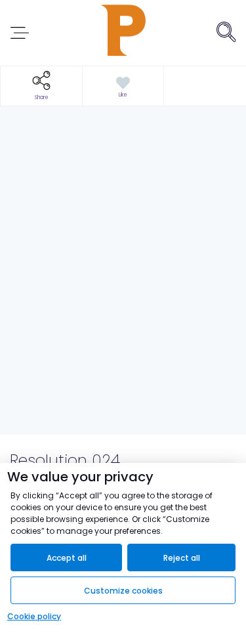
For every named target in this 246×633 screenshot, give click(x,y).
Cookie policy (34, 616)
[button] (41, 86)
